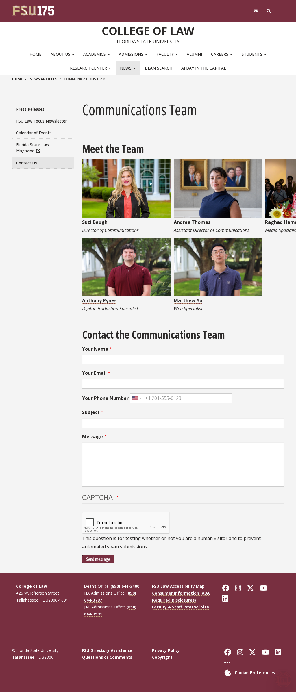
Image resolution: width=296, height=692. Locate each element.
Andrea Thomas (192, 222)
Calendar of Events (33, 133)
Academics (95, 54)
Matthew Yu (188, 300)
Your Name (95, 349)
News (126, 68)
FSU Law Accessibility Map (178, 586)
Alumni (194, 54)
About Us (61, 54)
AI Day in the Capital (203, 68)
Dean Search (158, 68)
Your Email (94, 373)
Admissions (132, 54)
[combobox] (136, 398)
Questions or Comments (107, 657)
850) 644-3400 (125, 586)
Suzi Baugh (95, 222)
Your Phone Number (105, 398)
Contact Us (26, 163)
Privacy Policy (166, 650)
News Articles (43, 79)
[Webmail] (256, 11)
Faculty (165, 54)
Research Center (89, 68)
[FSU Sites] (281, 11)
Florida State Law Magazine (32, 147)
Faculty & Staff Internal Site (180, 607)
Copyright (162, 657)
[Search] (269, 11)
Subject (91, 412)
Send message (98, 559)
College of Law (148, 30)
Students (253, 54)
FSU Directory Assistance (107, 650)
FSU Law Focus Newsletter (41, 121)
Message (92, 436)
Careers (220, 54)
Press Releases (30, 109)
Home (35, 54)
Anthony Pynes (99, 300)
